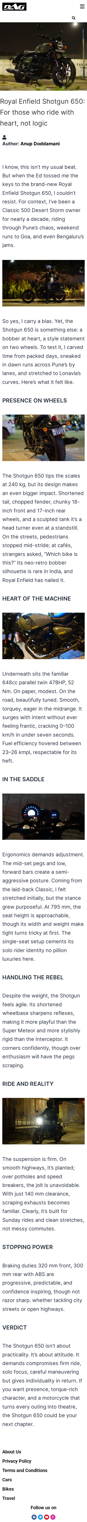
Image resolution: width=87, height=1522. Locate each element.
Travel (8, 1498)
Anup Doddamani (40, 143)
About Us (11, 1452)
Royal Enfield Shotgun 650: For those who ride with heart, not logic (42, 112)
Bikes (8, 1489)
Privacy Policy (16, 1461)
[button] (82, 6)
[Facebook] (34, 1517)
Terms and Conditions (24, 1470)
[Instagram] (52, 1517)
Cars (7, 1479)
